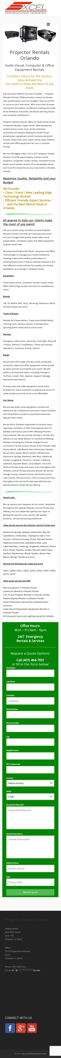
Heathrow (8, 542)
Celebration (21, 535)
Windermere (18, 553)
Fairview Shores (44, 539)
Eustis (33, 539)
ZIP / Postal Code (13, 764)
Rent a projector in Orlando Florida (20, 587)
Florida (21, 557)
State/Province (12, 750)
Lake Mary (13, 546)
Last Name (11, 681)
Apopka (26, 532)
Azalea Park (36, 532)
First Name (11, 668)
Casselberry (8, 535)
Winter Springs (10, 557)
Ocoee (12, 550)
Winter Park (45, 553)
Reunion (37, 550)
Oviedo (28, 550)
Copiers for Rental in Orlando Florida (21, 591)
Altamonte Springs (12, 532)
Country (9, 778)
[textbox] (27, 783)
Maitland (44, 546)
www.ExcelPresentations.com (34, 1054)
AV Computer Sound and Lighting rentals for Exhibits (28, 616)
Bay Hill (46, 532)
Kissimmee (19, 542)
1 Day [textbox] (11, 796)
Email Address (12, 709)
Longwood (34, 546)
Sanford (7, 553)
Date (8, 877)
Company (10, 695)
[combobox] (30, 783)
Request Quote (30, 892)
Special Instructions (14, 834)
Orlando (20, 550)
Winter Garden (32, 553)
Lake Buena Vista (33, 542)
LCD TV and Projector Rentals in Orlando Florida (26, 594)
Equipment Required (15, 805)
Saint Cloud (46, 550)
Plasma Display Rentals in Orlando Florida (23, 598)
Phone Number (13, 723)
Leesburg (23, 546)
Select (8, 791)
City (8, 737)
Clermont (16, 539)
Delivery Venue (12, 863)
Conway (25, 539)
